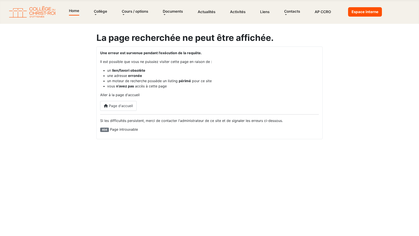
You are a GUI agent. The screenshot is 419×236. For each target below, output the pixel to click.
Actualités (206, 12)
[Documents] (164, 14)
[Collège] (95, 14)
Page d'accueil (120, 106)
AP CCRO (323, 12)
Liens (265, 12)
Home (74, 11)
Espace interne (365, 12)
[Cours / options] (123, 14)
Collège (100, 11)
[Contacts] (285, 14)
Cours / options (135, 11)
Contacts (292, 11)
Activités (238, 12)
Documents (173, 11)
